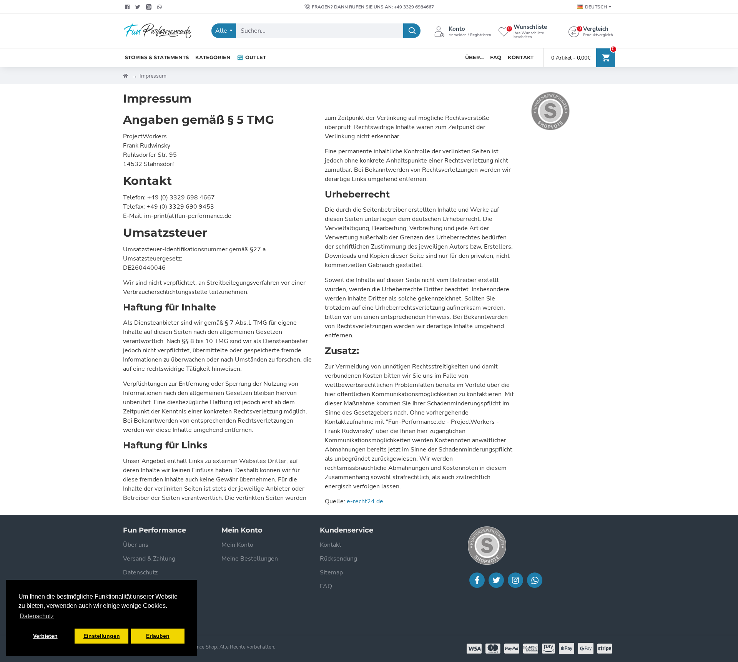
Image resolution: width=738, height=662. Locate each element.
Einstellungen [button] (101, 636)
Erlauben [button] (158, 636)
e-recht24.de (365, 501)
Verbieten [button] (45, 636)
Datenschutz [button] (37, 616)
